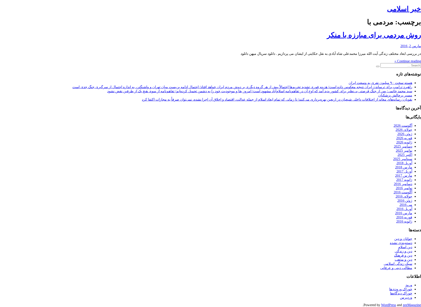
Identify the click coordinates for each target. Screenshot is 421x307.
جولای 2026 (404, 130)
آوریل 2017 (404, 171)
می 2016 (406, 205)
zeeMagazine (412, 305)
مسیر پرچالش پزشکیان (395, 95)
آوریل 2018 (404, 163)
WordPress (388, 305)
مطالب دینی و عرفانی (396, 268)
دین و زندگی (403, 251)
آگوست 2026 (403, 125)
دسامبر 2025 (403, 146)
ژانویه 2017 (404, 180)
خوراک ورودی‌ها (400, 289)
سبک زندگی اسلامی (398, 264)
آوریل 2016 (404, 209)
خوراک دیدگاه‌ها (401, 293)
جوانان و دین (403, 239)
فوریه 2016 (404, 217)
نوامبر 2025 (404, 150)
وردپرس (406, 297)
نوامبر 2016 (404, 188)
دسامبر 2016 (403, 184)
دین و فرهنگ (403, 255)
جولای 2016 (404, 196)
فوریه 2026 (404, 138)
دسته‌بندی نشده (401, 243)
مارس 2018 (403, 167)
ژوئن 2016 (404, 200)
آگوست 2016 (403, 192)
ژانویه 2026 (404, 142)
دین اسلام (405, 247)
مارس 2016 (403, 213)
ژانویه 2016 (404, 221)
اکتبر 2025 (405, 155)
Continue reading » (407, 61)
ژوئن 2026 (404, 134)
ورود (408, 285)
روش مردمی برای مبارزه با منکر (374, 35)
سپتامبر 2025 (402, 159)
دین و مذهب (403, 259)
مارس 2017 (403, 175)
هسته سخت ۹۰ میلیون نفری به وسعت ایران (380, 83)
